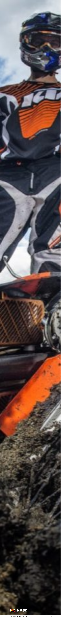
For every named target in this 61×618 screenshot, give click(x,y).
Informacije (19, 616)
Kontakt (27, 616)
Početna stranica (13, 616)
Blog (23, 616)
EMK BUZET (22, 610)
